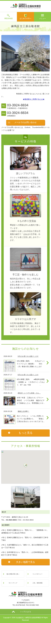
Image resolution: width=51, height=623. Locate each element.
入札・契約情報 (37, 583)
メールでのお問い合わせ (25, 122)
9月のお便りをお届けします (28, 356)
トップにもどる (25, 612)
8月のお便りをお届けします (28, 375)
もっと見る (26, 432)
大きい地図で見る (25, 562)
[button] (25, 465)
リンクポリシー (37, 574)
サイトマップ (13, 583)
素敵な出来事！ (23, 411)
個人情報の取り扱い (13, 574)
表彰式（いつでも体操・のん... (29, 393)
